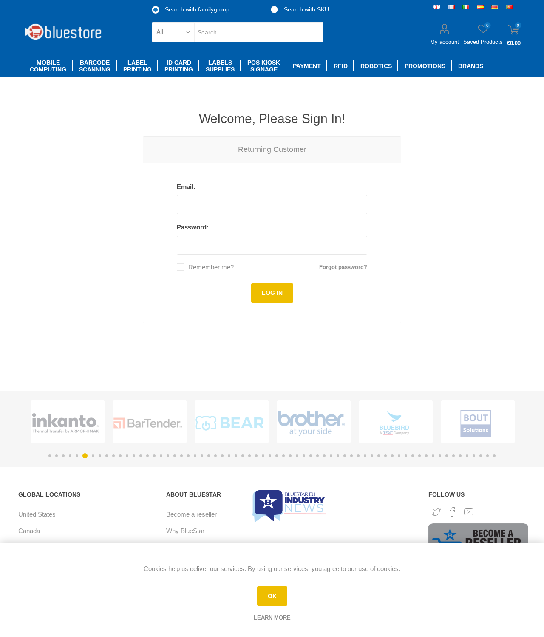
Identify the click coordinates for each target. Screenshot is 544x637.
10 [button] (113, 455)
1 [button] (49, 455)
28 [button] (236, 455)
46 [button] (358, 455)
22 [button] (195, 455)
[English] (437, 7)
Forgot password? (343, 267)
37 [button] (297, 455)
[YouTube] (469, 512)
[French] (451, 7)
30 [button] (249, 455)
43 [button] (338, 455)
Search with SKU (305, 9)
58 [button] (440, 455)
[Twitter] (436, 512)
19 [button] (174, 455)
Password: (193, 227)
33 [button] (270, 455)
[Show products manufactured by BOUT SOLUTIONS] (393, 423)
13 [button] (134, 455)
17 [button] (161, 455)
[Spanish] (480, 7)
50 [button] (385, 455)
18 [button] (168, 455)
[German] (495, 7)
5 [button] (77, 455)
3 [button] (63, 455)
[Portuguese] (509, 7)
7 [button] (91, 455)
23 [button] (202, 455)
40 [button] (317, 455)
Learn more (272, 617)
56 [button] (426, 455)
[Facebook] (452, 512)
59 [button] (446, 455)
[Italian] (466, 7)
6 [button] (83, 455)
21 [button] (188, 455)
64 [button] (480, 455)
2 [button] (56, 455)
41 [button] (324, 455)
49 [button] (378, 455)
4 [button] (70, 455)
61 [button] (460, 455)
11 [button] (120, 455)
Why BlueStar (185, 530)
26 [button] (222, 455)
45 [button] (351, 455)
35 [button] (283, 455)
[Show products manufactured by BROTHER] (229, 423)
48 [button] (372, 455)
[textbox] (259, 32)
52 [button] (399, 455)
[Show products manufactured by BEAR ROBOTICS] (147, 423)
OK (272, 596)
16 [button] (154, 455)
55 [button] (419, 455)
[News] (290, 505)
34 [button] (276, 455)
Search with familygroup (196, 9)
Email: (186, 186)
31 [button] (256, 455)
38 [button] (304, 455)
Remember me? (211, 267)
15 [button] (147, 455)
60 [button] (453, 455)
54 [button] (412, 455)
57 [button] (433, 455)
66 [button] (494, 455)
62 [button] (467, 455)
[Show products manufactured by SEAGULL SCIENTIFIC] (65, 423)
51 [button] (392, 455)
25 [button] (215, 455)
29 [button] (242, 455)
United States (37, 514)
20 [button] (181, 455)
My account (444, 42)
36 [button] (290, 455)
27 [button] (229, 455)
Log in (272, 292)
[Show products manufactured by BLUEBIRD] (311, 423)
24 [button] (208, 455)
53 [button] (406, 455)
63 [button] (474, 455)
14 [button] (140, 455)
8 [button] (100, 455)
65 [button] (487, 455)
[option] (68, 421)
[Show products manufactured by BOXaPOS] (475, 423)
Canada (29, 530)
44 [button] (344, 455)
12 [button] (127, 455)
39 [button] (310, 455)
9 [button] (106, 455)
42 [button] (331, 455)
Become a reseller (191, 514)
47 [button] (365, 455)
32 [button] (263, 455)
